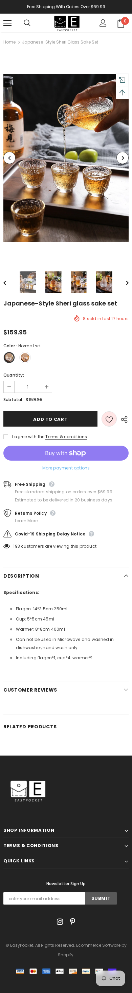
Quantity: (13, 375)
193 (16, 546)
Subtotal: (13, 399)
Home (9, 42)
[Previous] (9, 158)
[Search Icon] (34, 23)
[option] (66, 158)
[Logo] (67, 22)
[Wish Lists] (109, 419)
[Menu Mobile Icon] (7, 23)
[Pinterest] (71, 921)
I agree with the (28, 437)
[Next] (122, 158)
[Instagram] (58, 921)
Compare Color (107, 251)
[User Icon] (103, 23)
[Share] (123, 419)
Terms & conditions (66, 437)
